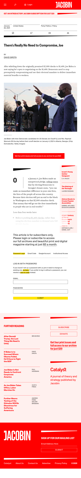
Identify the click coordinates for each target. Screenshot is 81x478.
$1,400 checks (37, 217)
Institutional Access (60, 253)
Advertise (46, 463)
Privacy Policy (61, 463)
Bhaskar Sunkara (68, 207)
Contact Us (33, 463)
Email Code (32, 253)
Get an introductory (14, 14)
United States (18, 26)
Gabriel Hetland (68, 206)
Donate (64, 334)
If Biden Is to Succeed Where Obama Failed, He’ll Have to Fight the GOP (12, 357)
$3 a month (50, 244)
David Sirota (10, 58)
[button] (5, 5)
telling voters (52, 181)
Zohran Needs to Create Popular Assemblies (68, 201)
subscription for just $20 (42, 14)
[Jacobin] (63, 4)
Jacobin (27, 14)
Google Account (45, 253)
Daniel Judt (66, 230)
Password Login (19, 253)
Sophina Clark (67, 228)
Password (18, 288)
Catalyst (7, 463)
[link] (28, 5)
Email (15, 278)
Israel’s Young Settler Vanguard (67, 174)
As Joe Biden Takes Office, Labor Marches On (12, 388)
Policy (54, 26)
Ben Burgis (36, 336)
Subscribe (63, 328)
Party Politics (46, 26)
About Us (20, 463)
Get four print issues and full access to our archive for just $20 (38, 156)
